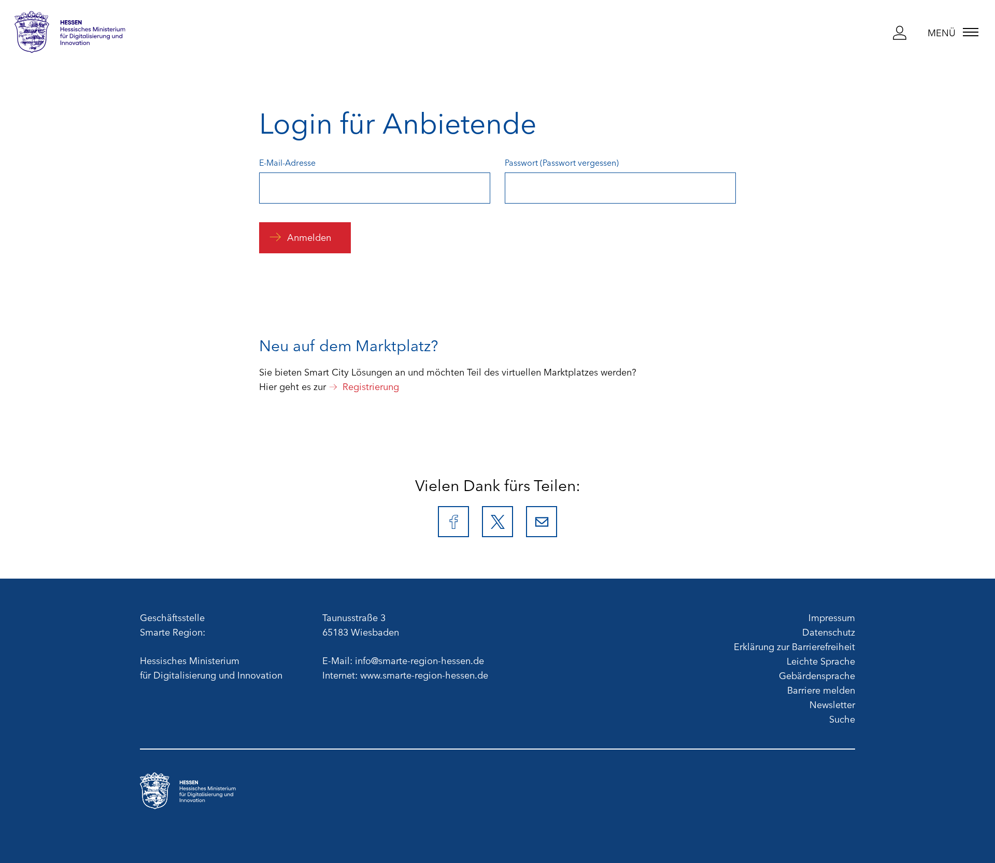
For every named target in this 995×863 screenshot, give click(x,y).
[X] (497, 521)
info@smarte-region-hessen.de (419, 660)
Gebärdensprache (817, 675)
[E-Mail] (541, 521)
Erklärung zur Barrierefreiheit (794, 646)
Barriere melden (821, 689)
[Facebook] (453, 521)
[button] (900, 32)
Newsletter (832, 704)
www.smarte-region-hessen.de (424, 674)
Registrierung (371, 386)
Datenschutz (828, 631)
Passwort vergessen (579, 162)
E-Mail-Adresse (287, 162)
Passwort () (562, 162)
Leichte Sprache (821, 660)
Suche (842, 718)
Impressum (831, 617)
